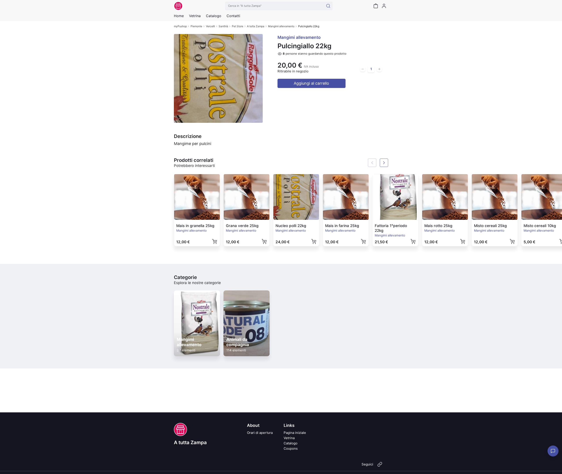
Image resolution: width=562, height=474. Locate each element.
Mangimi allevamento (281, 26)
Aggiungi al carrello (311, 83)
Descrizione (188, 136)
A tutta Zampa (255, 26)
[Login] (384, 6)
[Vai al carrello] (375, 6)
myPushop (180, 26)
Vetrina (289, 438)
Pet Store (237, 26)
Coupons (291, 448)
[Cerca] (328, 6)
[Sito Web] (380, 466)
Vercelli (210, 26)
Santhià (223, 26)
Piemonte (196, 26)
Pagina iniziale (295, 433)
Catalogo (213, 16)
